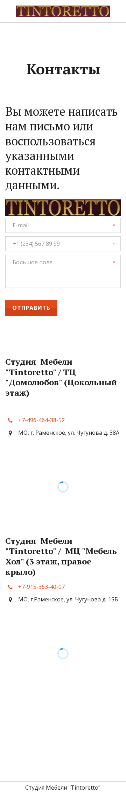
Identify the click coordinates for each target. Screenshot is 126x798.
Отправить (31, 308)
